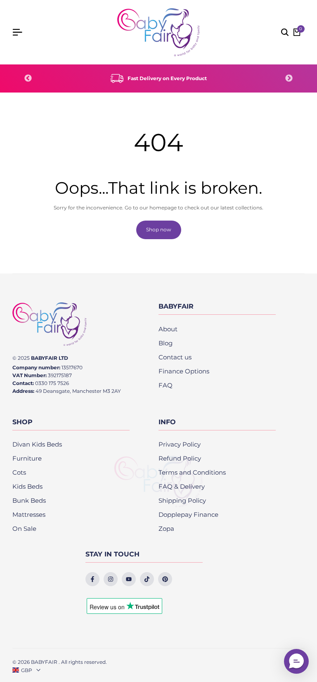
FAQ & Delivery (181, 486)
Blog (165, 343)
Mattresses (28, 514)
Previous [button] (28, 78)
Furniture (27, 458)
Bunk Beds (29, 500)
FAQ (165, 385)
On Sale (24, 528)
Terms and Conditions (192, 472)
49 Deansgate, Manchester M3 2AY (78, 391)
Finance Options (183, 371)
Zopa (166, 528)
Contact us (175, 357)
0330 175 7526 (52, 383)
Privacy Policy (179, 444)
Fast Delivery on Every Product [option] (167, 78)
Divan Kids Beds (37, 444)
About (167, 329)
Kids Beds (27, 486)
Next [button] (289, 78)
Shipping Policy (182, 500)
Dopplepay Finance (188, 514)
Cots (19, 472)
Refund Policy (179, 458)
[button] (296, 661)
